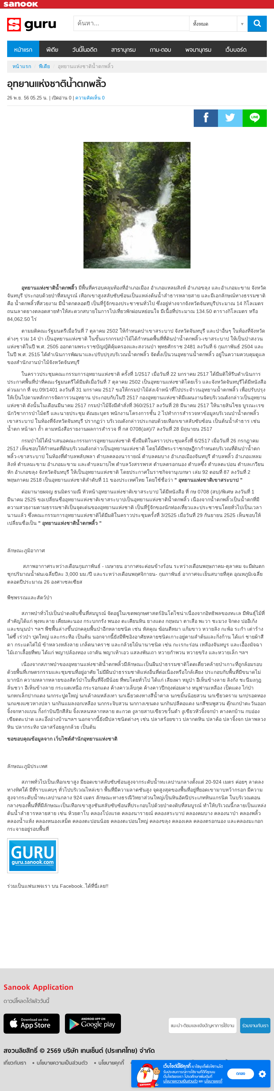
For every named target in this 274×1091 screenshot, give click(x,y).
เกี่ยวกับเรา (15, 1063)
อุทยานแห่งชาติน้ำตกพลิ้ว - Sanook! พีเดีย (44, 24)
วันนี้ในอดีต (84, 50)
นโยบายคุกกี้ (213, 1081)
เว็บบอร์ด (236, 50)
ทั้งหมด (200, 24)
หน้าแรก (23, 50)
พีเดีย (52, 50)
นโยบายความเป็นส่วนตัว (180, 1081)
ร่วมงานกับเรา (255, 1026)
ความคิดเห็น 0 (90, 98)
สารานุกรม (123, 50)
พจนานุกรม (198, 50)
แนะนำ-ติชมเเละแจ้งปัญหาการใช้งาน (202, 1026)
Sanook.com (21, 4)
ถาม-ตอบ (160, 50)
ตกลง (240, 1073)
